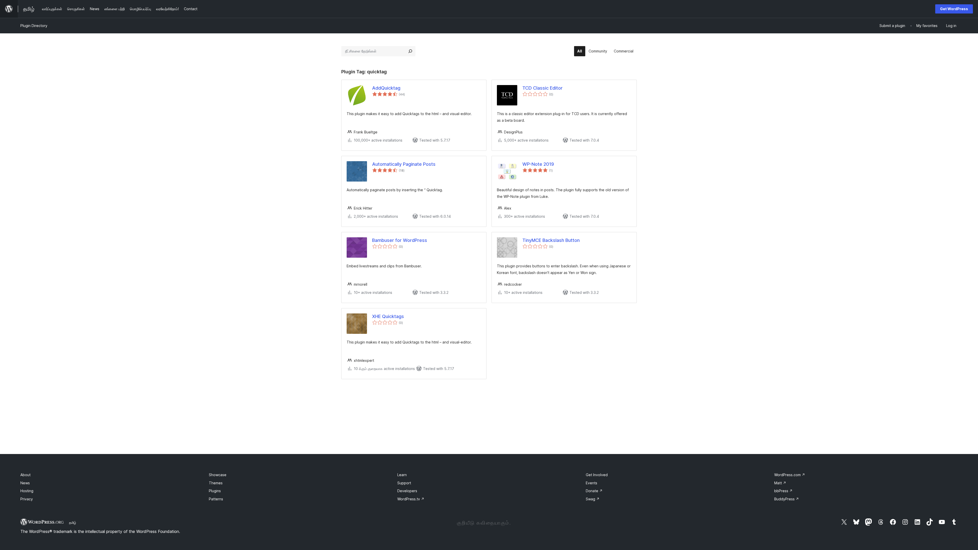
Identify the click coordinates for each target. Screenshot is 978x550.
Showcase (217, 475)
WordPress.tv (410, 499)
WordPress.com (789, 475)
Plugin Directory (33, 25)
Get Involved (597, 475)
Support (404, 483)
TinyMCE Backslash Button (551, 240)
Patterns (216, 499)
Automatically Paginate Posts (404, 164)
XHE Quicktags (388, 316)
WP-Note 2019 (538, 164)
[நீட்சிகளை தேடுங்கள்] (410, 51)
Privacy (26, 499)
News (25, 483)
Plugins (215, 491)
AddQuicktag (386, 88)
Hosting (26, 491)
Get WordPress (954, 9)
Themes (216, 483)
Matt (780, 483)
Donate (594, 491)
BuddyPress (786, 499)
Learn (402, 475)
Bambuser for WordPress (399, 240)
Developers (407, 491)
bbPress (783, 491)
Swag (593, 499)
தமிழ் (72, 522)
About (25, 475)
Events (591, 483)
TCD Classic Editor (542, 88)
